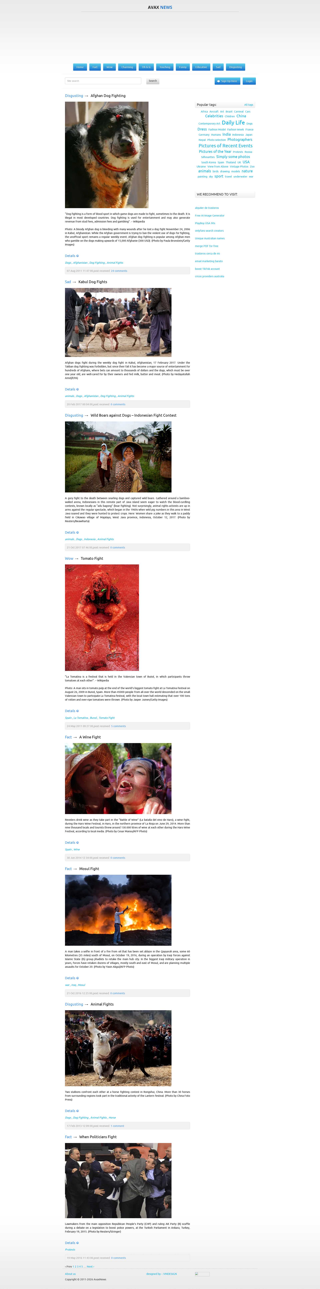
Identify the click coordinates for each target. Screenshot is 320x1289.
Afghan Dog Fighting (108, 96)
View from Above (218, 166)
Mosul (81, 984)
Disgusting (74, 96)
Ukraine (201, 166)
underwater (240, 176)
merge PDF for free (206, 245)
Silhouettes (208, 156)
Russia (248, 151)
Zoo (252, 166)
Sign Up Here (229, 80)
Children (230, 116)
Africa (204, 111)
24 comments (119, 270)
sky (211, 176)
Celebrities (214, 116)
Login (249, 80)
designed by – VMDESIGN (161, 1273)
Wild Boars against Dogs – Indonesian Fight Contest (133, 415)
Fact (68, 737)
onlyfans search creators (209, 230)
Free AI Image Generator (209, 215)
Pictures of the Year (215, 151)
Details (70, 256)
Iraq (73, 984)
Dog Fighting (97, 262)
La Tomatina (81, 717)
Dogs (68, 262)
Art (222, 111)
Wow (69, 558)
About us (70, 1273)
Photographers (240, 139)
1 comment (117, 1125)
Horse (112, 1117)
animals (69, 395)
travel (228, 176)
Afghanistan (80, 262)
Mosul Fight (89, 869)
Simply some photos (233, 157)
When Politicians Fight (98, 1137)
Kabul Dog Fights (92, 282)
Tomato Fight (92, 558)
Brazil (229, 111)
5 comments (118, 726)
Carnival (239, 111)
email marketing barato (209, 261)
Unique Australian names (210, 238)
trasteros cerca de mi (207, 253)
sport (218, 176)
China (241, 116)
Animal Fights (115, 262)
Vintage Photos (239, 166)
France (250, 129)
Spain (68, 717)
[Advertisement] (160, 36)
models (235, 171)
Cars (247, 111)
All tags (248, 104)
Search (153, 80)
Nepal (202, 139)
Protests (70, 1249)
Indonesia (89, 539)
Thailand (231, 162)
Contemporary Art (209, 123)
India (226, 134)
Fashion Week (235, 129)
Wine (77, 849)
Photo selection (216, 139)
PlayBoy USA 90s (205, 223)
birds (215, 171)
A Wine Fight (90, 737)
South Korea (208, 162)
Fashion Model (217, 129)
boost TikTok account (207, 268)
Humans (216, 134)
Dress (202, 129)
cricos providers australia (209, 276)
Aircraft (214, 111)
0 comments (118, 404)
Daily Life (233, 122)
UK (239, 162)
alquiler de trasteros (207, 207)
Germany (204, 134)
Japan (248, 134)
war (67, 984)
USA (246, 162)
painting (202, 176)
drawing (225, 171)
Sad (68, 282)
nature (247, 171)
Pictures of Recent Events (225, 145)
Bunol (93, 717)
